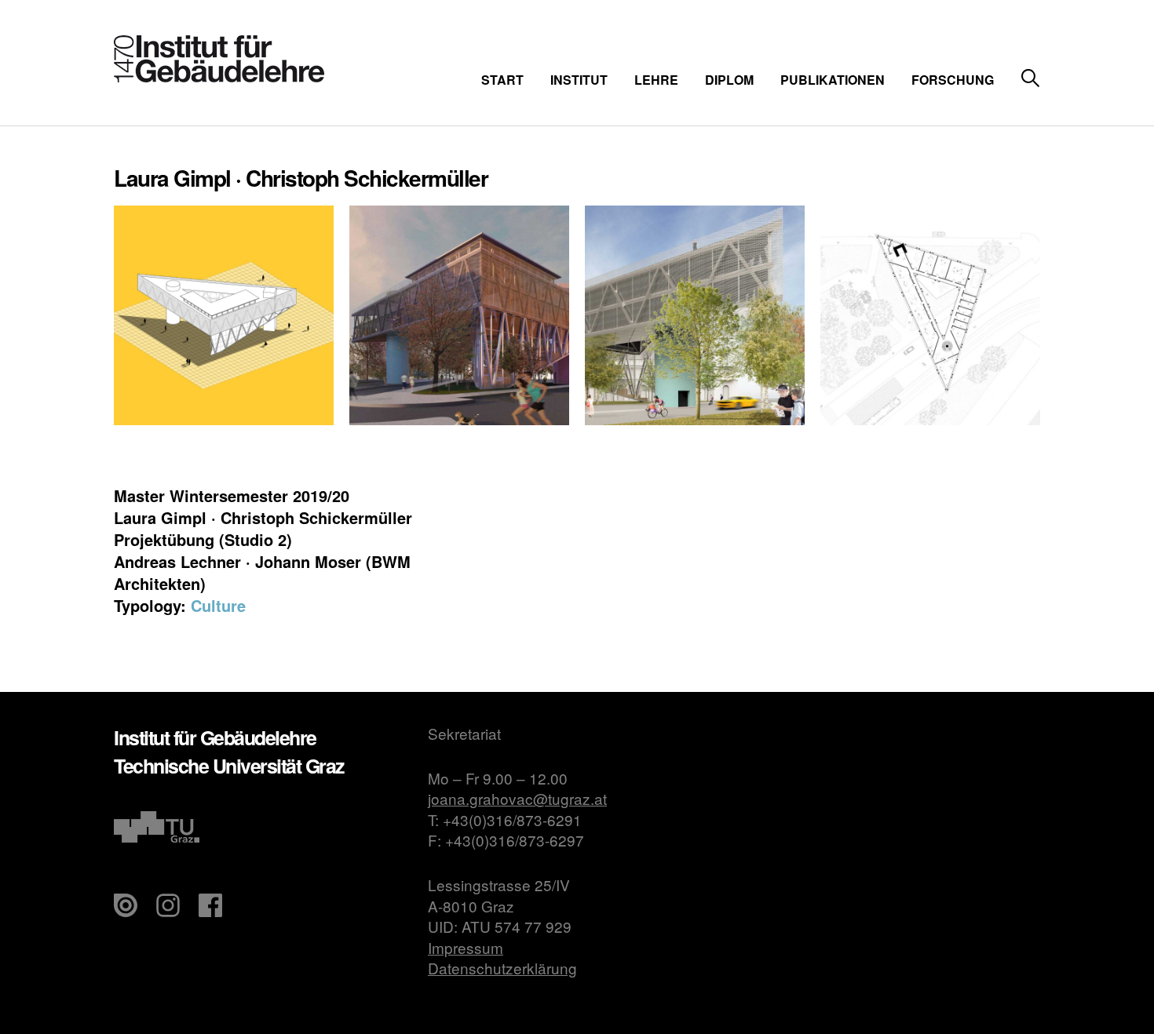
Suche (1030, 79)
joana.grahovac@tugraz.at (517, 798)
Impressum (465, 947)
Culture (218, 605)
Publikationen (832, 80)
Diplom (729, 80)
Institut (579, 80)
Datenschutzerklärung (502, 967)
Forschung (952, 80)
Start (502, 80)
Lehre (656, 80)
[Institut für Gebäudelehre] (219, 77)
